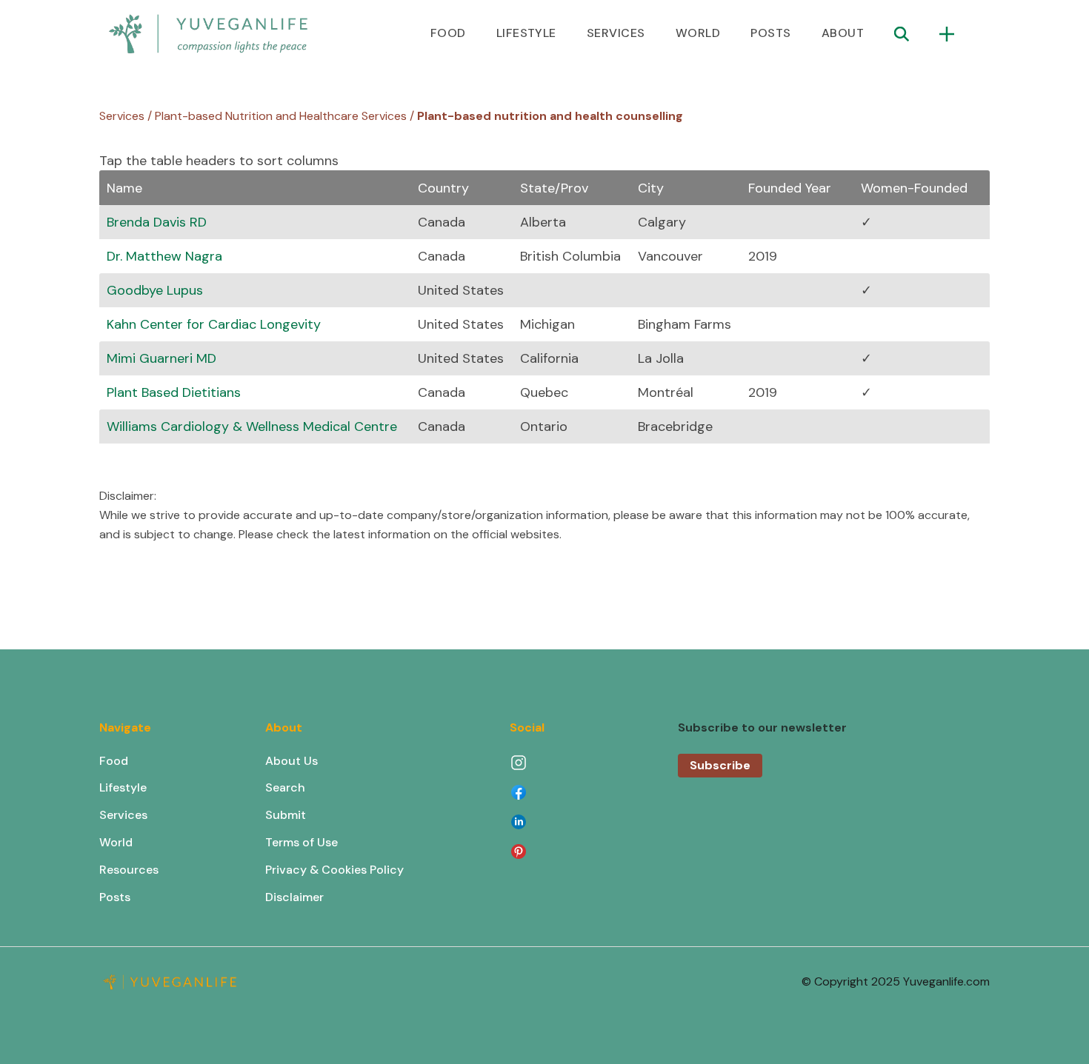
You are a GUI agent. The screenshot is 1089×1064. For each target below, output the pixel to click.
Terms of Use (301, 842)
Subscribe (720, 765)
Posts (114, 897)
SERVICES (616, 33)
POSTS (770, 33)
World (116, 842)
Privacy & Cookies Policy (334, 869)
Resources (129, 869)
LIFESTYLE (526, 33)
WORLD (698, 33)
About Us (291, 761)
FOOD (448, 33)
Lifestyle (123, 787)
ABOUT (843, 33)
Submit (285, 815)
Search (285, 787)
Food (113, 761)
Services (123, 815)
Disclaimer (294, 897)
